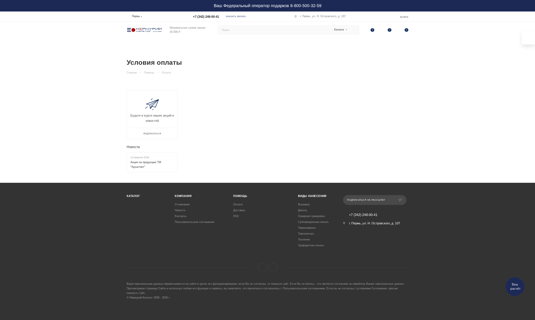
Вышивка (304, 204)
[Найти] (354, 29)
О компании (182, 204)
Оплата (238, 204)
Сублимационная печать (313, 221)
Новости (133, 147)
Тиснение (304, 239)
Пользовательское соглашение (194, 221)
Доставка (239, 210)
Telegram (272, 267)
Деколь (302, 210)
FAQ (236, 216)
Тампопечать (306, 233)
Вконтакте (262, 267)
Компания (183, 196)
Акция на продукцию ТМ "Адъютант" (145, 164)
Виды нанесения (312, 196)
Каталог (133, 196)
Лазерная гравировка (311, 216)
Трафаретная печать (311, 245)
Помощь (240, 196)
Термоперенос (307, 227)
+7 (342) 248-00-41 (206, 16)
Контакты (180, 216)
